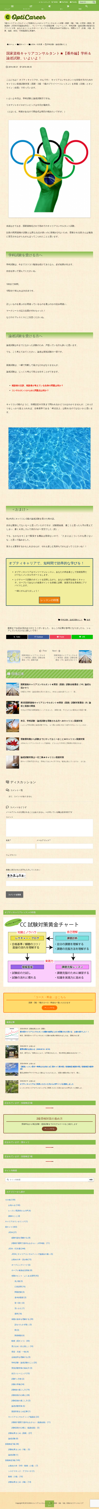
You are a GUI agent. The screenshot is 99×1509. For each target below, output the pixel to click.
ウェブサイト (11, 855)
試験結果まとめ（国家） (20, 1433)
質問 (18, 1314)
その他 (10, 1200)
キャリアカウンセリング (16, 1221)
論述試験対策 (18, 1406)
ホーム (11, 44)
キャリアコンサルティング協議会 (23, 1417)
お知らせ (14, 1205)
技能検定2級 (12, 1460)
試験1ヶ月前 (17, 1379)
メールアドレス (43, 840)
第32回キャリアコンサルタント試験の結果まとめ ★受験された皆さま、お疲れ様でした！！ (54, 1032)
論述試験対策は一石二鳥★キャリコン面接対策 (42, 757)
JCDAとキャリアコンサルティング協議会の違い (32, 1254)
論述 (88, 620)
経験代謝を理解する (20, 1238)
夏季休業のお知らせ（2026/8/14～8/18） (35, 1049)
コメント (9, 817)
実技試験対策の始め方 (21, 1368)
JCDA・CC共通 (36, 44)
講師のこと (14, 1216)
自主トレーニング (20, 1373)
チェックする (49, 1008)
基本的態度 (20, 1297)
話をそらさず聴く (23, 1325)
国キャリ (22, 44)
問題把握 (19, 1292)
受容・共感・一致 (20, 1352)
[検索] (94, 2)
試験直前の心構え (20, 1395)
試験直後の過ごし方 (20, 1401)
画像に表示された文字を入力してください (23, 870)
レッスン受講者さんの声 (19, 1211)
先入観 (19, 1281)
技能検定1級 (12, 1444)
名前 (8, 840)
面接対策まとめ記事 (20, 1411)
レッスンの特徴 (49, 600)
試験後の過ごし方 (20, 1390)
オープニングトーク (20, 1265)
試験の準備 (17, 1384)
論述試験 (13, 1439)
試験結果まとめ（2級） (19, 1482)
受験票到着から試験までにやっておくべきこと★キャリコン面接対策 (53, 739)
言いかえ (19, 1308)
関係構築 (19, 1335)
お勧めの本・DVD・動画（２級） (23, 1466)
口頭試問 (20, 1287)
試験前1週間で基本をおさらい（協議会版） (31, 1422)
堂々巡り (19, 1303)
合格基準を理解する (20, 1357)
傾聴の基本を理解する (22, 1319)
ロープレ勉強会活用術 (21, 1270)
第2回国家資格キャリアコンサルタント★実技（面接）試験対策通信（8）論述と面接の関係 (56, 704)
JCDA (12, 1232)
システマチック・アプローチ (21, 1471)
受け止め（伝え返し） (22, 1346)
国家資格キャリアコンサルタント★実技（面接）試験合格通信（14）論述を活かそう (56, 686)
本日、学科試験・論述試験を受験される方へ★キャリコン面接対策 (51, 721)
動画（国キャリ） (20, 1341)
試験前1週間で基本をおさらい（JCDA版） (30, 1243)
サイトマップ (45, 2)
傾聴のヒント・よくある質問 (25, 1276)
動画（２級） (15, 1477)
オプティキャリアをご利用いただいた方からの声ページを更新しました (47, 1084)
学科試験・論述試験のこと (57, 44)
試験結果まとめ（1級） (19, 1449)
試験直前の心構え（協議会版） (25, 1428)
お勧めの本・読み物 (21, 1259)
